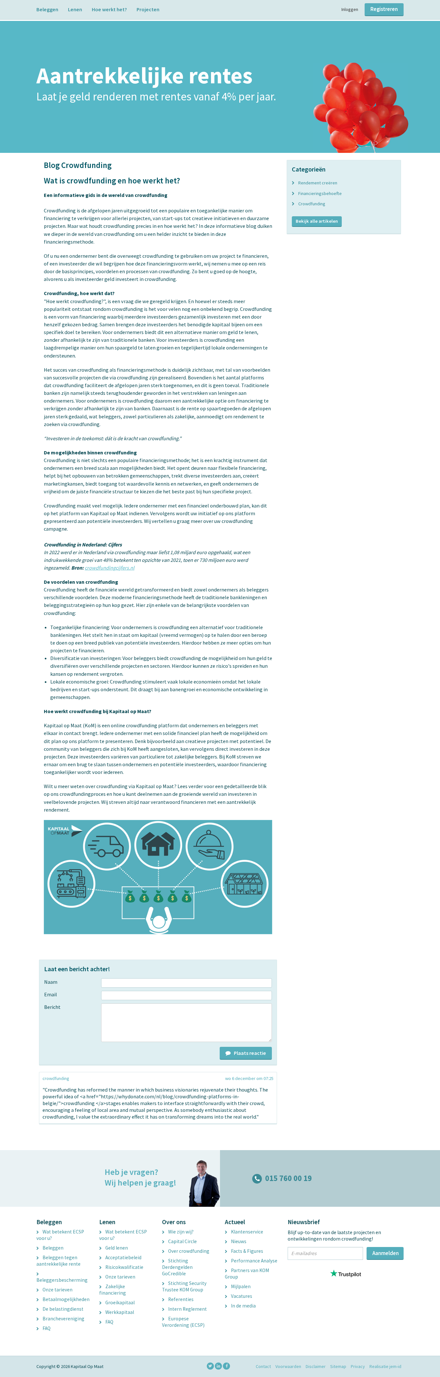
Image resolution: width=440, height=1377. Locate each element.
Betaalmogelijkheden (66, 1299)
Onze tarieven (57, 1290)
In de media (243, 1306)
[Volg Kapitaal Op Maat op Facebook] (226, 1366)
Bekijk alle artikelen (317, 221)
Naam (50, 982)
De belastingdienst (62, 1309)
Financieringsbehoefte (320, 193)
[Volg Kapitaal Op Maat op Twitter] (210, 1366)
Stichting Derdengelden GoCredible (177, 1267)
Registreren (384, 9)
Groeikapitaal (119, 1302)
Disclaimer (316, 1366)
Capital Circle (182, 1241)
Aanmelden (385, 1253)
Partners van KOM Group (247, 1273)
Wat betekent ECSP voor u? (60, 1235)
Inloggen (349, 9)
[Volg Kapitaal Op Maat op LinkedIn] (218, 1366)
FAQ (46, 1328)
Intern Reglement (187, 1309)
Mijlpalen (240, 1286)
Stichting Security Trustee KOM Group (184, 1286)
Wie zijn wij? (180, 1232)
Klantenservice (246, 1232)
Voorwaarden (288, 1366)
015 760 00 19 (288, 1178)
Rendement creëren (317, 183)
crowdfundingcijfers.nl (109, 567)
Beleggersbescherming (62, 1280)
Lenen (75, 9)
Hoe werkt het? (109, 9)
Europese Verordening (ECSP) (183, 1322)
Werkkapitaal (119, 1312)
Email (50, 994)
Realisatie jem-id (385, 1366)
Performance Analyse (253, 1261)
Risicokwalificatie (123, 1267)
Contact (263, 1366)
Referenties (180, 1299)
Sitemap (338, 1366)
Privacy (358, 1366)
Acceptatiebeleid (122, 1257)
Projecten (148, 9)
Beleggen (47, 9)
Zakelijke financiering (112, 1289)
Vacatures (241, 1296)
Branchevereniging (63, 1319)
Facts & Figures (246, 1251)
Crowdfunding (311, 204)
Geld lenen (116, 1248)
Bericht (52, 1007)
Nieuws (238, 1241)
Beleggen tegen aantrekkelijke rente (58, 1260)
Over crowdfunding (188, 1251)
